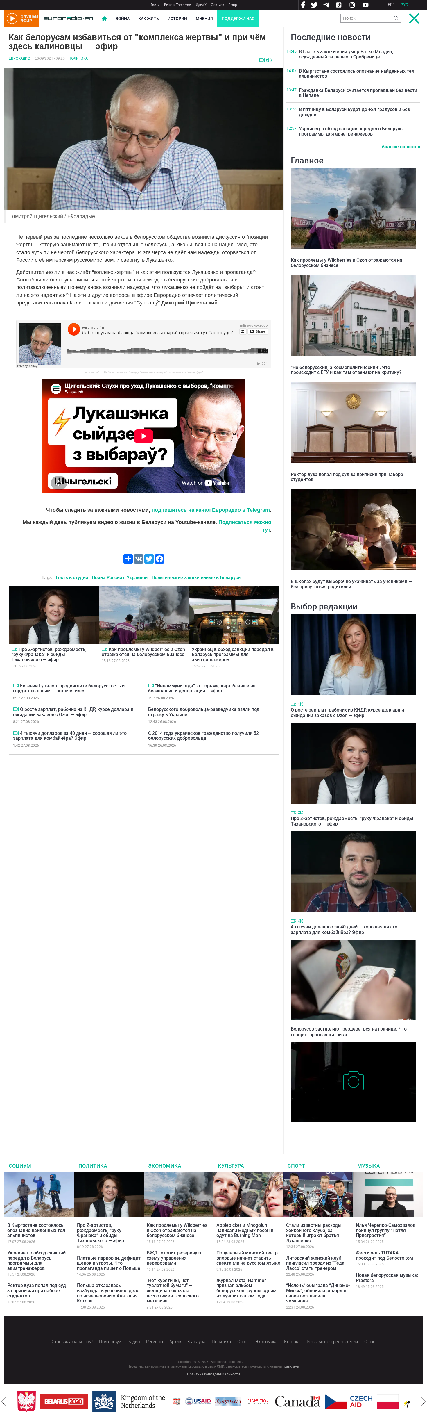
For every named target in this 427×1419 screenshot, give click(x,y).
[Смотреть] (262, 60)
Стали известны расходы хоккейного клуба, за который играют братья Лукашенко (314, 1232)
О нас (369, 1341)
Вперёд (423, 1401)
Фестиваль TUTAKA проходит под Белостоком (384, 1255)
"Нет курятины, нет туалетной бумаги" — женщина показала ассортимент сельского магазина (173, 1291)
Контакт (292, 1341)
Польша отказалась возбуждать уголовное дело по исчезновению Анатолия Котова (108, 1293)
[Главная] (68, 18)
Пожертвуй (110, 1341)
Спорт (296, 1166)
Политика (78, 58)
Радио (134, 1341)
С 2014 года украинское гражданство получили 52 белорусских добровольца (203, 735)
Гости (155, 5)
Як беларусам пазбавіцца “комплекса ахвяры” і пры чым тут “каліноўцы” (153, 372)
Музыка (368, 1166)
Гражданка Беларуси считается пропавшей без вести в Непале (358, 93)
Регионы (154, 1341)
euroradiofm (93, 372)
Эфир (232, 5)
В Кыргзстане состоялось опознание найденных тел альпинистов (356, 73)
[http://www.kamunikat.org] (224, 1401)
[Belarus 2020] (61, 1401)
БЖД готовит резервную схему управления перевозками (174, 1258)
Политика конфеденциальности (213, 1374)
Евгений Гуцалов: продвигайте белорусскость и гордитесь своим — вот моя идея (69, 688)
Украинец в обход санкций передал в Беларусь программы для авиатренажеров (233, 654)
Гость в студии (72, 577)
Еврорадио (19, 58)
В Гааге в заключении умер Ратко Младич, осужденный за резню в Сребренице (346, 54)
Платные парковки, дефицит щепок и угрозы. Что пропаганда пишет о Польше (109, 1263)
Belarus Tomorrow (177, 5)
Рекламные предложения (332, 1341)
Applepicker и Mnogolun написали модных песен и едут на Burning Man (244, 1230)
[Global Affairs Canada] (294, 1401)
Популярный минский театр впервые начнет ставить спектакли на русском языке (248, 1258)
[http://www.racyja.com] (173, 1401)
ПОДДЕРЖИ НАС (238, 18)
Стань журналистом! (72, 1341)
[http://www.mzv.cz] (254, 1401)
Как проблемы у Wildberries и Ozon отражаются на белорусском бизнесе (143, 652)
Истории (177, 18)
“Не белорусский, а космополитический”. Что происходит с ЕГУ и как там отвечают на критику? (346, 370)
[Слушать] (269, 60)
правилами (291, 1366)
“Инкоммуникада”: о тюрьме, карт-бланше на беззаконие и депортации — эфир (202, 688)
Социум (20, 1166)
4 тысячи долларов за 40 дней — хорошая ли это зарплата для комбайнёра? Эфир (70, 735)
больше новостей (401, 146)
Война (123, 18)
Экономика (164, 1166)
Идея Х (201, 5)
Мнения (204, 18)
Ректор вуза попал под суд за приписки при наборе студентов (347, 477)
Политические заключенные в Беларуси (196, 577)
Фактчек (217, 5)
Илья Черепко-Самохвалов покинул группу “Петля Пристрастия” (385, 1230)
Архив (175, 1341)
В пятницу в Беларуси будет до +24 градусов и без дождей (354, 112)
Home (104, 18)
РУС (404, 5)
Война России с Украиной (120, 577)
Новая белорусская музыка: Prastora (387, 1277)
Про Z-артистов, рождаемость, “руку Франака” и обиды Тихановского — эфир (49, 654)
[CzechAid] (345, 1401)
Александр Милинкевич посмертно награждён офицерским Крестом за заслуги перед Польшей (353, 1130)
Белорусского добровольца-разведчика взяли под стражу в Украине (203, 712)
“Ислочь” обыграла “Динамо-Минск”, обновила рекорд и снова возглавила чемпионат (318, 1293)
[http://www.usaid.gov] (194, 1401)
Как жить (148, 18)
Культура (231, 1166)
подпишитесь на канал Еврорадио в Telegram (211, 510)
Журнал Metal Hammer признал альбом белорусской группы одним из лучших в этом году (246, 1288)
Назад (3, 1401)
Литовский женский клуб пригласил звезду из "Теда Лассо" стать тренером (315, 1263)
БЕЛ (391, 5)
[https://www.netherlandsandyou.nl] (126, 1401)
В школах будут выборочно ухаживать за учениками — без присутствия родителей (351, 584)
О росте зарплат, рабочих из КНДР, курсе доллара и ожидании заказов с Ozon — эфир (73, 712)
